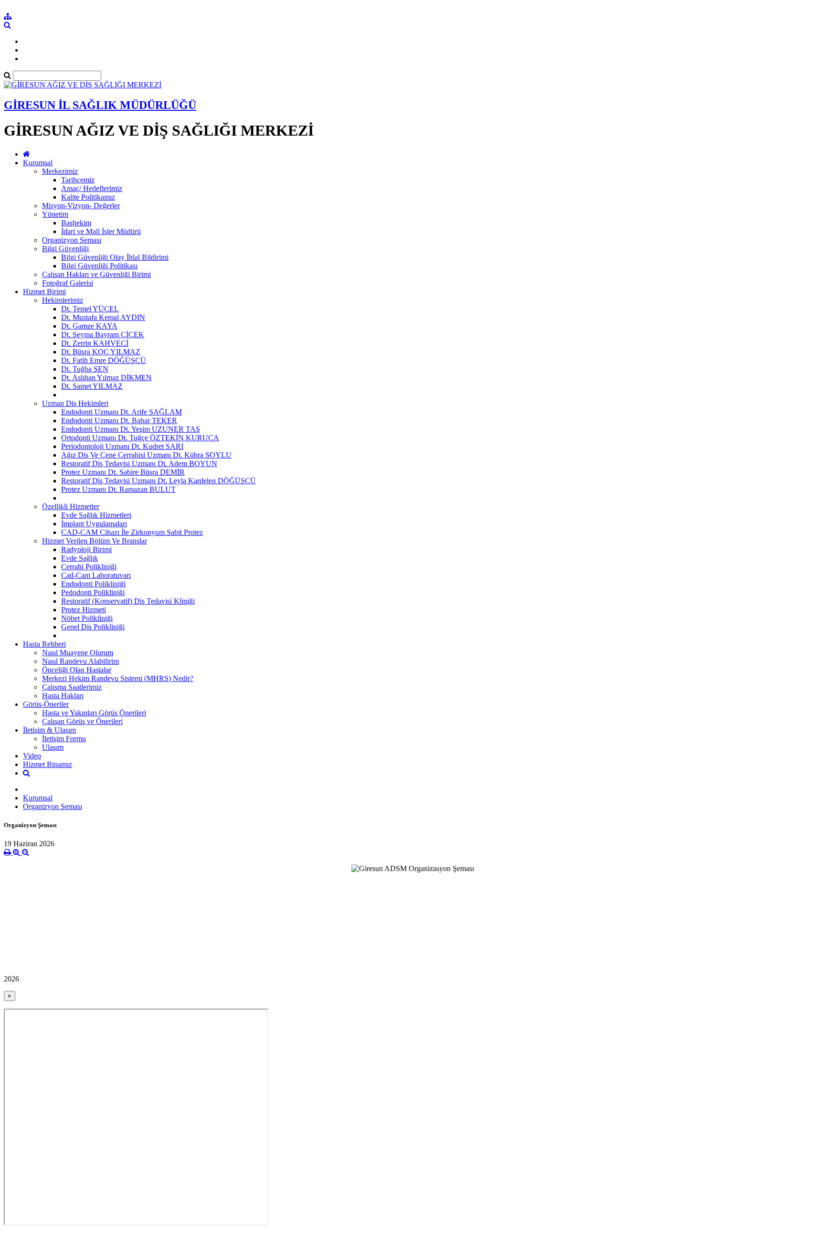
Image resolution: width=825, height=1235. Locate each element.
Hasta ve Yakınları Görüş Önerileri (94, 713)
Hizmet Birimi (44, 291)
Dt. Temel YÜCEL (90, 309)
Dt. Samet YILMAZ (92, 386)
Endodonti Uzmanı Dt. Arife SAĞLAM (121, 412)
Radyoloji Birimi (86, 549)
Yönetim (55, 214)
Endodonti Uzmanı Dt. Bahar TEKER (119, 420)
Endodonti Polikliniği (93, 584)
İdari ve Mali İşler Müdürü (101, 231)
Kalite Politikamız (88, 197)
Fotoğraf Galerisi (67, 283)
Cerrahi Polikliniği (88, 567)
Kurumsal (38, 163)
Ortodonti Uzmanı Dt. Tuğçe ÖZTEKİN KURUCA (140, 438)
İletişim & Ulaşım (49, 730)
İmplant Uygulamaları (94, 524)
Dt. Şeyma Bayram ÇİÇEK (102, 334)
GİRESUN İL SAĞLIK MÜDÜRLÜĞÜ (100, 105)
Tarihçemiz (78, 180)
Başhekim (76, 223)
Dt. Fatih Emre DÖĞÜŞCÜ (103, 360)
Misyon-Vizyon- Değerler (81, 206)
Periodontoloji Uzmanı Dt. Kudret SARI (122, 446)
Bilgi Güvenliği (65, 249)
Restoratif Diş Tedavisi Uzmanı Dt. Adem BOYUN (139, 463)
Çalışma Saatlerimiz (72, 687)
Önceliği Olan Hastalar (76, 670)
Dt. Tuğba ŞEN (84, 369)
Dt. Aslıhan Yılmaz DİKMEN (106, 377)
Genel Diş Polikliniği (93, 627)
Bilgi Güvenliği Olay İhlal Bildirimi (115, 257)
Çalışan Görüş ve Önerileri (82, 721)
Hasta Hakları (63, 696)
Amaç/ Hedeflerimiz (91, 188)
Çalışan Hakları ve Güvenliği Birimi (96, 274)
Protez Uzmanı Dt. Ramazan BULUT (118, 489)
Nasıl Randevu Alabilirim (80, 661)
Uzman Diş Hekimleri (75, 403)
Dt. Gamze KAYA (89, 326)
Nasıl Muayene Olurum (77, 653)
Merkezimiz (60, 171)
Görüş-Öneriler (46, 704)
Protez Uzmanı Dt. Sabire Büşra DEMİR (123, 472)
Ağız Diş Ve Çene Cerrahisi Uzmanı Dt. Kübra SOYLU (146, 455)
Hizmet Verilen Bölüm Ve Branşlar (94, 541)
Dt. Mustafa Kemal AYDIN (103, 317)
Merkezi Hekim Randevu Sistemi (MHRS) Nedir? (117, 678)
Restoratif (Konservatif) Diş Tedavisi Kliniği (128, 601)
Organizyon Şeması (71, 240)
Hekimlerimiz (62, 300)
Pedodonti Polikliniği (93, 592)
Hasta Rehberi (44, 644)
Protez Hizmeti (83, 610)
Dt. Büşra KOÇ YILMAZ (100, 352)
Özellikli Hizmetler (70, 506)
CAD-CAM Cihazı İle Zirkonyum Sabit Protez (132, 532)
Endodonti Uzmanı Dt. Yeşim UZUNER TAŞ (130, 429)
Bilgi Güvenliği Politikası (99, 266)
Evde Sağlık (79, 558)
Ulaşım (52, 747)
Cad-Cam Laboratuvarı (96, 575)
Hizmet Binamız (47, 764)
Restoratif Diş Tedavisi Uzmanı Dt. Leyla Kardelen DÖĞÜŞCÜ (158, 481)
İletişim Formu (64, 739)
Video (32, 756)
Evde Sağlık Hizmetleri (96, 515)
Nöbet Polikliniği (87, 618)
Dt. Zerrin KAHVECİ (94, 343)
